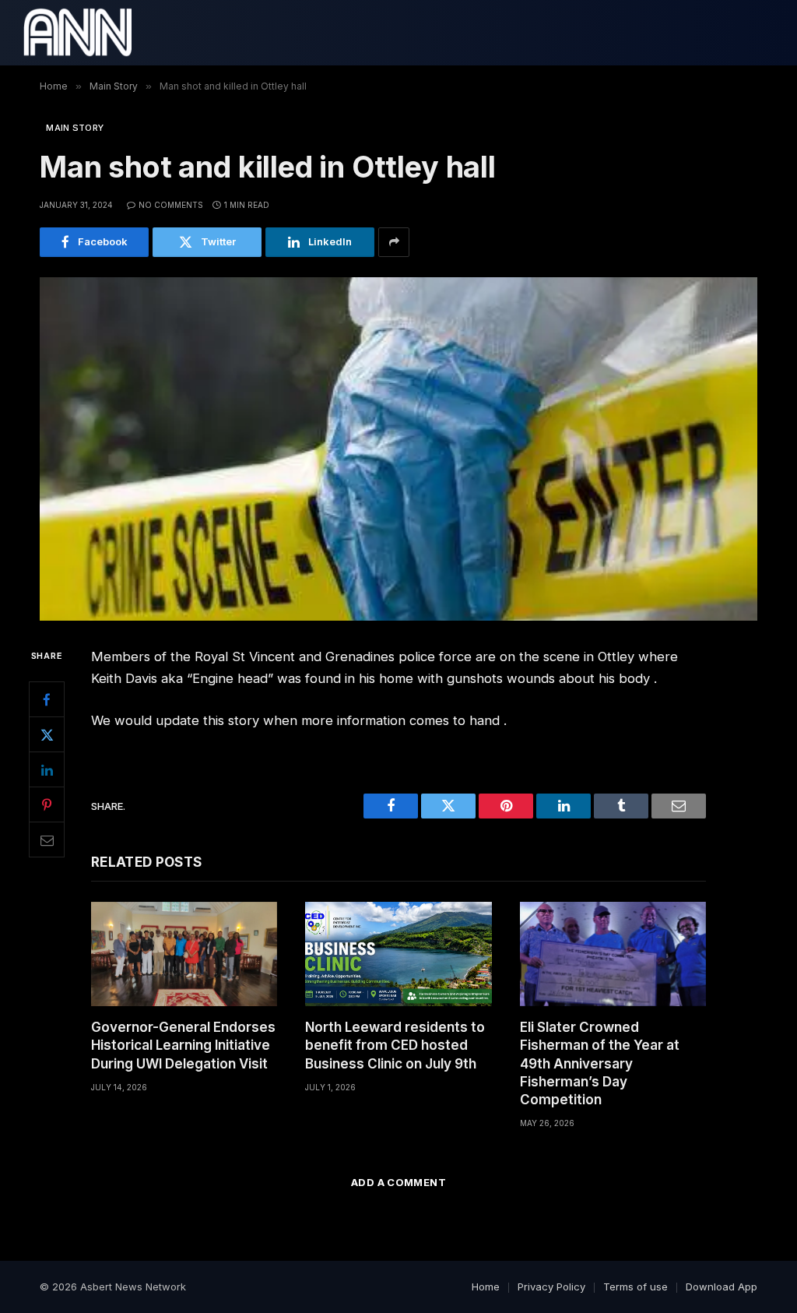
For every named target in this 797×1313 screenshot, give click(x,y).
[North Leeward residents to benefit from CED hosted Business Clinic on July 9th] (398, 954)
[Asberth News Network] (77, 32)
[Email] (47, 839)
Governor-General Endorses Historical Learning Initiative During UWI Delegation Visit (183, 1045)
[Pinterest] (47, 804)
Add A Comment (398, 1182)
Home (486, 1286)
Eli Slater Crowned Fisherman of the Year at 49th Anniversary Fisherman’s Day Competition (599, 1063)
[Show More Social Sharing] (393, 242)
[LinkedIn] (47, 769)
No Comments (171, 204)
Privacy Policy (551, 1286)
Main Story (75, 127)
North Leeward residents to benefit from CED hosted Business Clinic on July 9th (395, 1045)
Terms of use (635, 1286)
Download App (721, 1286)
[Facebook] (47, 699)
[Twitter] (47, 734)
